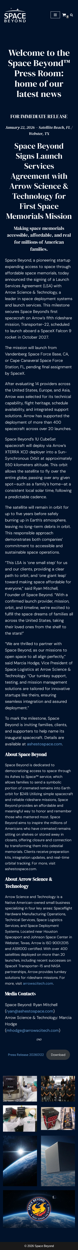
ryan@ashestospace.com (29, 1011)
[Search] (71, 14)
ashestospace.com (44, 744)
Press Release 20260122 (26, 1055)
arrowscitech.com (38, 983)
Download (58, 1055)
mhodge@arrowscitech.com (32, 1030)
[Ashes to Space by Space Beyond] (15, 15)
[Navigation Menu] (55, 14)
